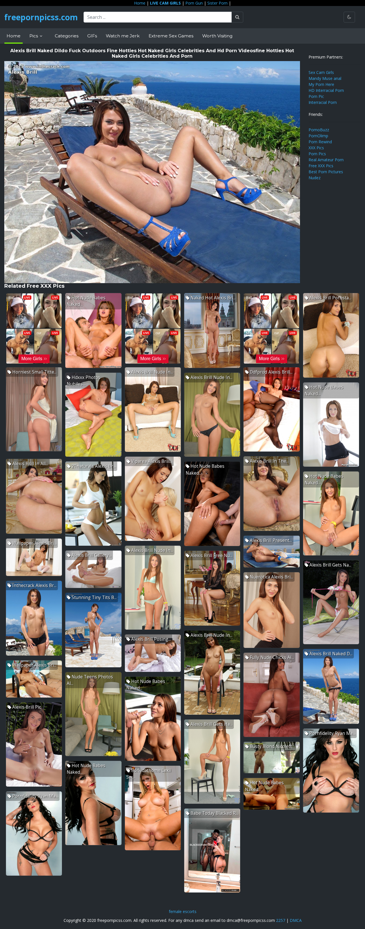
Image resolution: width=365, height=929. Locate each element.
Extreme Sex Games (171, 36)
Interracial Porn (323, 102)
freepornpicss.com (41, 17)
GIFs (92, 36)
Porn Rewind (320, 141)
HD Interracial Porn (326, 90)
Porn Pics (317, 153)
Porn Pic (316, 96)
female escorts (182, 911)
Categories (66, 36)
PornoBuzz (319, 129)
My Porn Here (321, 84)
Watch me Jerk (123, 36)
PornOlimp (318, 135)
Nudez (315, 177)
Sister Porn (217, 3)
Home (139, 3)
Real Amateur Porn (326, 159)
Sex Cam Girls (321, 72)
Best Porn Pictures (326, 171)
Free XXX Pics (321, 165)
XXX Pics (316, 147)
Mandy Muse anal (325, 78)
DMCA (296, 920)
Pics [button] (34, 36)
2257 (280, 920)
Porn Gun (194, 3)
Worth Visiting (217, 36)
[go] (237, 17)
